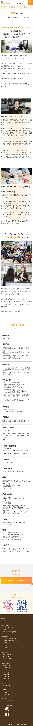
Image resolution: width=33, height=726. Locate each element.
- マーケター (6, 687)
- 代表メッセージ (8, 627)
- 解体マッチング (8, 665)
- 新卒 (4, 689)
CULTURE (5, 652)
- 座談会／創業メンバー (10, 638)
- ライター (6, 692)
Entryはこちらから (16, 580)
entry (3, 621)
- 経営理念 (6, 678)
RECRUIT (5, 683)
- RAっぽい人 (7, 654)
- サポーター (6, 694)
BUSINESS (5, 663)
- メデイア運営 (7, 667)
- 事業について (7, 629)
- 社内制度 (6, 656)
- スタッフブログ (8, 701)
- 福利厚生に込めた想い (10, 632)
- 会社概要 (6, 674)
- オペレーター (7, 685)
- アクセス (6, 676)
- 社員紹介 (6, 647)
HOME (3, 7)
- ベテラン (6, 643)
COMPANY (5, 672)
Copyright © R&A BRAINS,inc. (16, 724)
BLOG (4, 699)
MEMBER (5, 636)
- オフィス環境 (7, 658)
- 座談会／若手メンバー (10, 641)
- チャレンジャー (8, 645)
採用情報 (12, 7)
